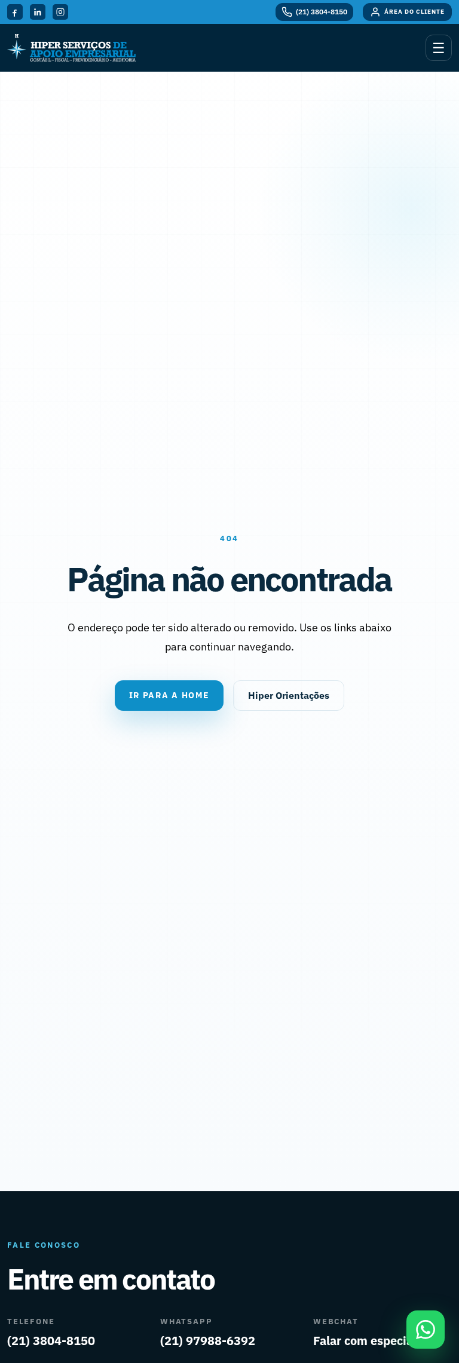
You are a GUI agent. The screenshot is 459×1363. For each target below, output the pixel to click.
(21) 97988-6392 (207, 1341)
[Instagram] (60, 12)
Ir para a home (169, 695)
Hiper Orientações (288, 695)
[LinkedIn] (37, 12)
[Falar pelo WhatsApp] (425, 1329)
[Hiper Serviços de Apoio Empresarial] (71, 47)
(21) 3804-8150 (51, 1341)
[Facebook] (15, 12)
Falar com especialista (375, 1341)
